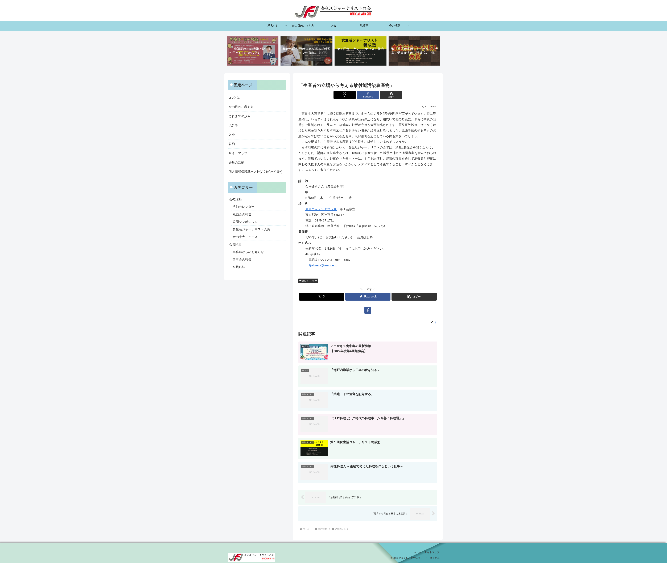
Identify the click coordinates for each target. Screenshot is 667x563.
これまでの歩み (239, 116)
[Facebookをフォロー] (367, 310)
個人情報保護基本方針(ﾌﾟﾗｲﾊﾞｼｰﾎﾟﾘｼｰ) (255, 171)
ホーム (417, 552)
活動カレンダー (309, 280)
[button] (391, 95)
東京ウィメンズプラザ (321, 209)
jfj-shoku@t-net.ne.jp (322, 265)
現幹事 (233, 125)
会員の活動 (236, 162)
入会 (232, 135)
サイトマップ (238, 153)
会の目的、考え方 (241, 107)
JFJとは (234, 97)
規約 (232, 144)
